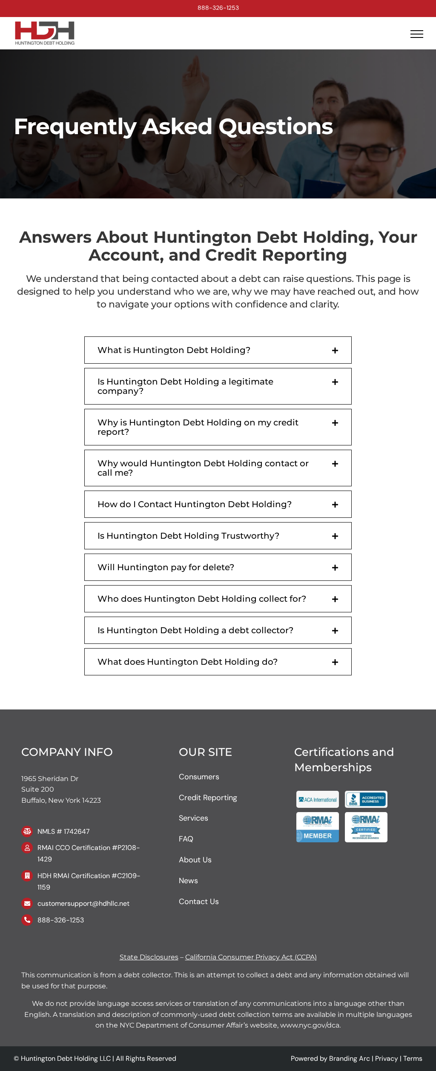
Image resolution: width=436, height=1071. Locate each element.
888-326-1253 (218, 7)
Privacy (386, 1058)
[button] (218, 350)
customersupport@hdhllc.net (83, 903)
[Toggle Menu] (417, 34)
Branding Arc (349, 1058)
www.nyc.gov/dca (308, 1025)
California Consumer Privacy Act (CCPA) (251, 957)
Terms (412, 1058)
